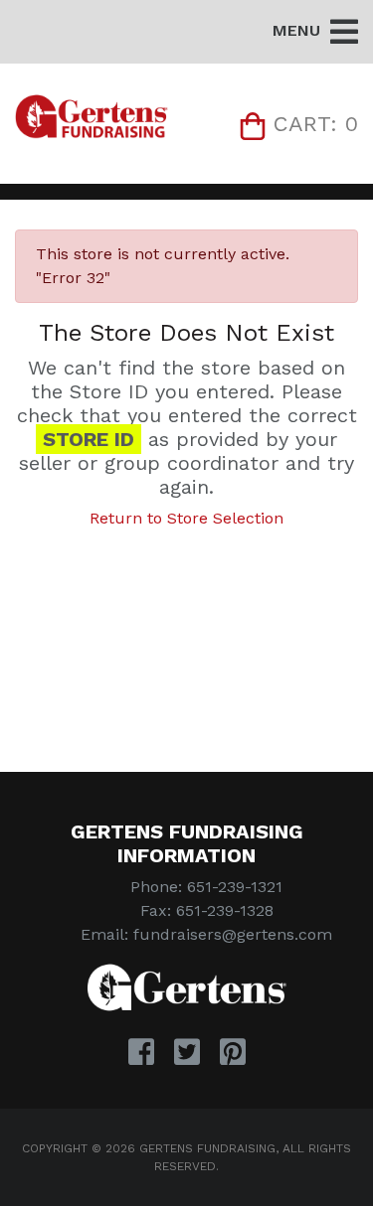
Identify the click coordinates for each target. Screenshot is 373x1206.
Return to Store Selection (186, 518)
